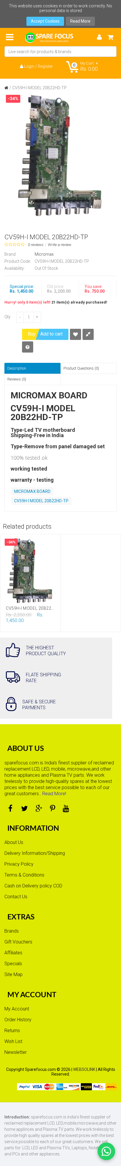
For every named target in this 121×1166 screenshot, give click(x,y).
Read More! (54, 793)
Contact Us (15, 896)
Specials (13, 963)
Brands (11, 931)
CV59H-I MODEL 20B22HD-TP (39, 87)
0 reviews (35, 245)
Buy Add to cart (45, 334)
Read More (80, 21)
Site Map (13, 974)
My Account (16, 1009)
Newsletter (15, 1052)
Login (29, 66)
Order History (17, 1019)
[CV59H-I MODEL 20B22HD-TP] (60, 155)
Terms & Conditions (24, 875)
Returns (12, 1030)
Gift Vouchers (18, 942)
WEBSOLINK (84, 1069)
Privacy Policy (18, 864)
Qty (7, 316)
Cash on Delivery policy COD (33, 886)
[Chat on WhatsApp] (106, 1151)
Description (16, 368)
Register (45, 66)
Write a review (59, 245)
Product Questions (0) (81, 368)
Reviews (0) (16, 379)
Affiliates (13, 953)
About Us (13, 842)
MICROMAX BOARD (32, 491)
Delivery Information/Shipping (34, 853)
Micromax (44, 254)
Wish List (13, 1041)
